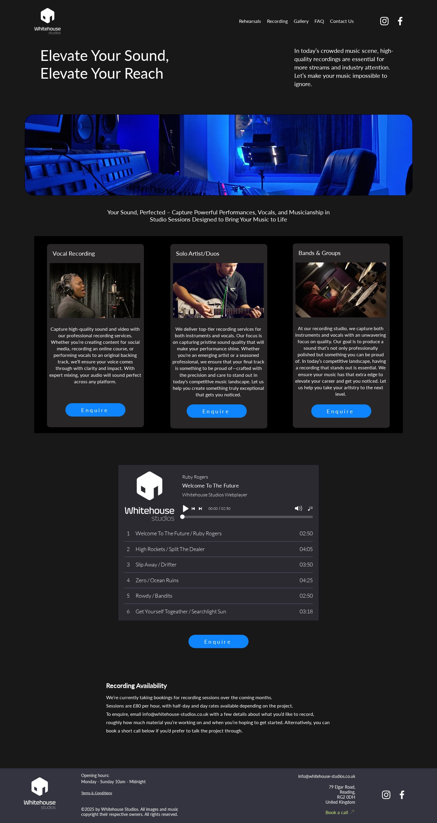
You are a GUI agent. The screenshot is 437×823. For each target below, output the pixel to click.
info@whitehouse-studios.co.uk (175, 714)
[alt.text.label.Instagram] (384, 21)
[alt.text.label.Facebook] (400, 21)
